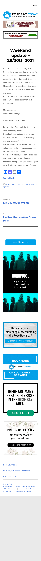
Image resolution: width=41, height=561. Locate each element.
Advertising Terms (10, 489)
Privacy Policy (7, 486)
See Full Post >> (10, 178)
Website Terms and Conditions (25, 486)
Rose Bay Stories (10, 465)
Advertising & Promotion (24, 491)
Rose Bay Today (8, 484)
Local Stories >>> (20, 242)
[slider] (22, 310)
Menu (34, 6)
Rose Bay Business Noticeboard (16, 471)
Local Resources (10, 477)
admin (8, 184)
